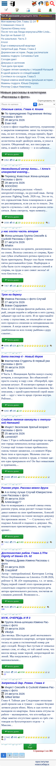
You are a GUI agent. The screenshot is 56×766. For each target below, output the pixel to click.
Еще (30, 747)
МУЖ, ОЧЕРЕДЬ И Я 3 (15, 617)
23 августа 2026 (15, 628)
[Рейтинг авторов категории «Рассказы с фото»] (10, 18)
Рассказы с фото (11, 116)
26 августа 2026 (15, 367)
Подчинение (34, 113)
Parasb (9, 370)
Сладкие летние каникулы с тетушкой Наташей (27, 69)
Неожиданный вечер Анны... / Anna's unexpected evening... (25, 170)
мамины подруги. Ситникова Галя (20, 56)
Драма (21, 560)
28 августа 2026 (15, 120)
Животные (23, 176)
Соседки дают (9, 59)
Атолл (4, 42)
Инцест (9, 427)
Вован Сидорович (16, 305)
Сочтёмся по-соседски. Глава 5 (18, 76)
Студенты (26, 360)
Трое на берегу (11, 294)
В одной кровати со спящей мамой (20, 73)
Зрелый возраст (39, 427)
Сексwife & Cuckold (26, 687)
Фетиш (47, 113)
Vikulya (9, 631)
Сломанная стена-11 (12, 25)
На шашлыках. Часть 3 (13, 38)
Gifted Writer (12, 697)
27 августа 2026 (15, 242)
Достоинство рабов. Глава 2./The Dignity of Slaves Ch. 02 (24, 554)
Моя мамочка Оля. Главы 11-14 (18, 21)
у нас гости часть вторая (19, 231)
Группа (28, 235)
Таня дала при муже (12, 66)
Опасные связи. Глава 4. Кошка (22, 109)
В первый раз (41, 360)
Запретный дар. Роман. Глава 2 (18, 49)
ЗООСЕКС (11, 186)
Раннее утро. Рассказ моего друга (24, 487)
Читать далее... (13, 154)
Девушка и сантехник (13, 63)
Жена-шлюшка (39, 176)
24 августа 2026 (15, 566)
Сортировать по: (47, 100)
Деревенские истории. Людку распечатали (24, 52)
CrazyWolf (11, 570)
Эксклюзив (21, 427)
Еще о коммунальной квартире (18, 45)
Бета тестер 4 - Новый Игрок (22, 356)
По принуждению (15, 113)
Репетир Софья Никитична (16, 86)
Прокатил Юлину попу (13, 28)
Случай (41, 298)
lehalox (9, 245)
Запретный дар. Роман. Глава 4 (22, 682)
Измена (9, 298)
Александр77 (13, 501)
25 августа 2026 (15, 433)
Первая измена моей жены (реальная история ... (28, 80)
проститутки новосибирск (42, 763)
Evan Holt (10, 123)
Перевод (10, 176)
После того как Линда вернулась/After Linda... (26, 32)
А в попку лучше (15, 492)
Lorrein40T (11, 436)
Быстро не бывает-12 (13, 35)
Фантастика (12, 360)
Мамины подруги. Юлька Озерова (19, 83)
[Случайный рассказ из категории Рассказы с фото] (35, 104)
